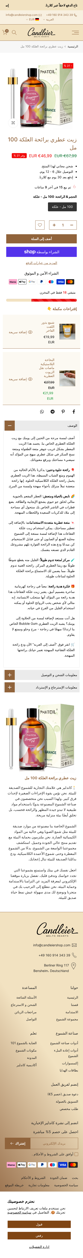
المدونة (32, 1058)
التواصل (31, 1019)
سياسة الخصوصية (19, 1212)
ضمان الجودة (58, 1178)
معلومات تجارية (39, 1185)
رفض (39, 1235)
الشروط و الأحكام (45, 1154)
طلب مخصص (69, 1109)
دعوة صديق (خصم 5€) (62, 1094)
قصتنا (74, 1005)
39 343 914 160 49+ (59, 15)
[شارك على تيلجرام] (52, 412)
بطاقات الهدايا (69, 1070)
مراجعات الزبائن (26, 1012)
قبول (39, 1224)
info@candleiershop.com (22, 15)
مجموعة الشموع (67, 1019)
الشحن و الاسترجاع (24, 1005)
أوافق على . (52, 1154)
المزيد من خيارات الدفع (41, 263)
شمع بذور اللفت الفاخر (48, 326)
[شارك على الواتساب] (42, 412)
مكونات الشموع (26, 1050)
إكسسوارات (70, 1063)
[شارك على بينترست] (63, 412)
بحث (75, 1178)
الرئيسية (73, 46)
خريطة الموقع (14, 1185)
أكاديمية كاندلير (27, 1065)
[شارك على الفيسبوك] (74, 412)
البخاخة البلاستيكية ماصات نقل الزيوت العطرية (46, 368)
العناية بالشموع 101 (24, 1043)
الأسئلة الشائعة (26, 997)
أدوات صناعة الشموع (64, 1043)
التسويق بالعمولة (67, 1101)
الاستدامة (71, 1012)
